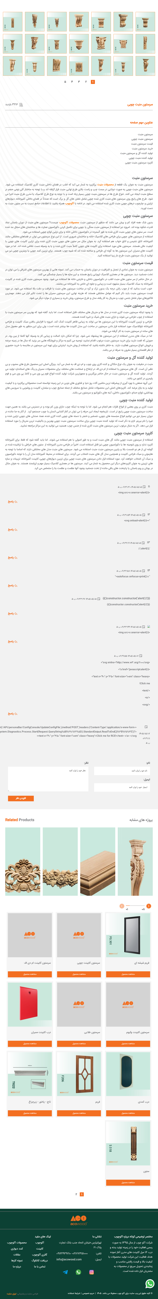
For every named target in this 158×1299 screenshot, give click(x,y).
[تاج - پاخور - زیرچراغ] (30, 1074)
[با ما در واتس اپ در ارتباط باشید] (150, 1288)
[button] (148, 906)
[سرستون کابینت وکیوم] (128, 1005)
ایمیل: (146, 780)
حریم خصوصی (88, 1293)
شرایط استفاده (74, 1293)
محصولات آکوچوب (17, 1243)
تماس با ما (39, 1267)
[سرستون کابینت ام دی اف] (30, 935)
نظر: (86, 763)
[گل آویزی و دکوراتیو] (60, 861)
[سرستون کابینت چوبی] (79, 935)
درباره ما (17, 1267)
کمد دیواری (17, 1249)
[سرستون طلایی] (79, 1005)
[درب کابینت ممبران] (30, 1005)
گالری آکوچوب (39, 1255)
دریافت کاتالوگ (40, 1261)
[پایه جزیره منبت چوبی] (135, 861)
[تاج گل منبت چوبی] (22, 861)
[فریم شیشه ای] (128, 935)
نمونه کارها (17, 1261)
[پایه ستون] (97, 861)
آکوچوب (39, 1243)
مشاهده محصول (128, 974)
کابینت (39, 1249)
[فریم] (79, 1074)
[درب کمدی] (128, 1074)
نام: (148, 763)
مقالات (16, 1255)
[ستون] (128, 1144)
